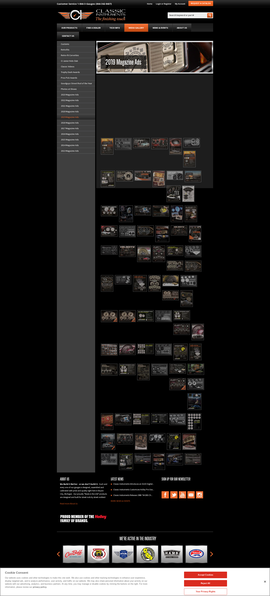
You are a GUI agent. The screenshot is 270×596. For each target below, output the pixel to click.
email (191, 494)
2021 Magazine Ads (70, 105)
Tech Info (114, 27)
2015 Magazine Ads (70, 139)
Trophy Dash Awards (70, 72)
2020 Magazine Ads (70, 111)
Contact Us (68, 36)
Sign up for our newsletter (176, 479)
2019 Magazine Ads (70, 117)
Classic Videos (67, 66)
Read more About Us (69, 503)
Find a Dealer (93, 27)
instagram (199, 494)
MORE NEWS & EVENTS (120, 501)
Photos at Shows (69, 89)
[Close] (265, 581)
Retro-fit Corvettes (70, 55)
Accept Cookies (205, 575)
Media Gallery (136, 27)
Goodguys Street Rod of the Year (76, 83)
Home (149, 3)
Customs (65, 44)
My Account (180, 3)
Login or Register (163, 3)
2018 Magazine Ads (70, 122)
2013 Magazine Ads (70, 150)
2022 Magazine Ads (70, 100)
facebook (165, 494)
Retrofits (65, 49)
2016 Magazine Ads (70, 134)
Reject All (205, 583)
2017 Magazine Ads (70, 128)
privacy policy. (40, 587)
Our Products (69, 27)
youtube (182, 494)
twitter (174, 494)
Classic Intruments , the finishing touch (92, 16)
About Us (182, 27)
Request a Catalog (201, 3)
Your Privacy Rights (205, 591)
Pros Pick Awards (69, 77)
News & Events (160, 27)
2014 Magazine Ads (70, 145)
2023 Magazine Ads (70, 94)
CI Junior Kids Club (69, 60)
